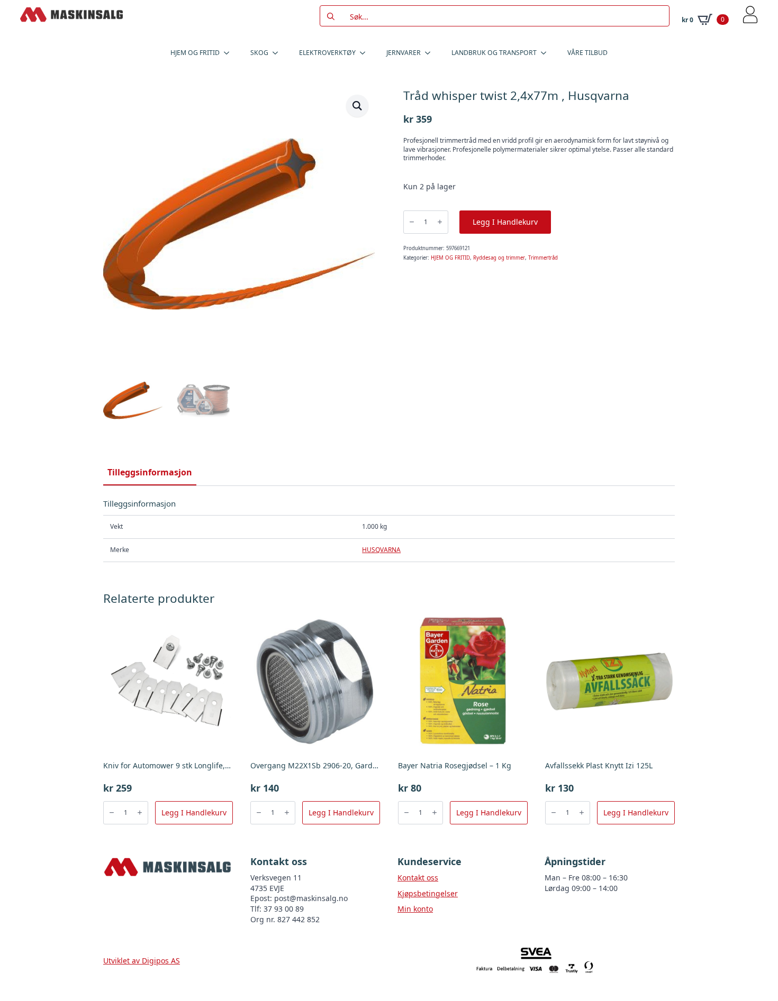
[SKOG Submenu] (278, 53)
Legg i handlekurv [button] (194, 812)
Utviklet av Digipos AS (141, 961)
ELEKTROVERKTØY (327, 52)
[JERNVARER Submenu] (431, 53)
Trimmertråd (543, 257)
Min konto (415, 909)
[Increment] (440, 221)
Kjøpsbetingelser (427, 893)
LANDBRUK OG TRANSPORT (494, 52)
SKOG (259, 52)
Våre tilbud (587, 52)
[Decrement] (412, 221)
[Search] (330, 16)
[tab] (149, 472)
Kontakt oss (417, 878)
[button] (357, 106)
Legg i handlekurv (505, 222)
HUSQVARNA (381, 549)
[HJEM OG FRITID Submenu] (230, 53)
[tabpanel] (389, 530)
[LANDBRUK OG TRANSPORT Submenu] (547, 53)
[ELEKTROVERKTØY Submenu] (366, 53)
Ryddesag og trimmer (499, 257)
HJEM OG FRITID (195, 52)
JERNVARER (403, 52)
